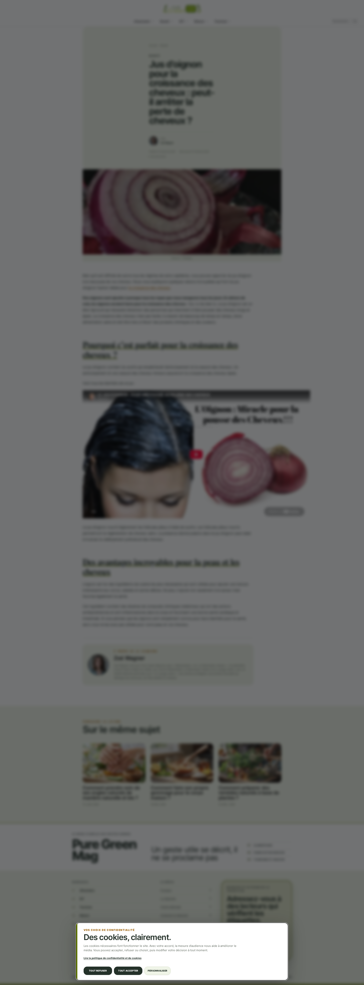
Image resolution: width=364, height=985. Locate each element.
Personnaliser (157, 970)
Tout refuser (98, 970)
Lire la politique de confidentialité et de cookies (112, 958)
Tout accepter (128, 970)
